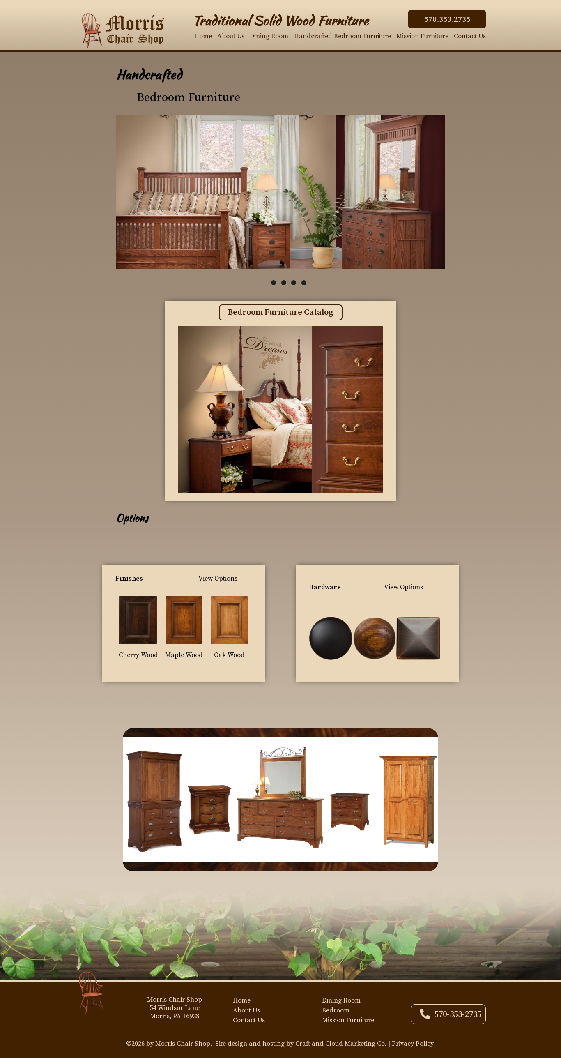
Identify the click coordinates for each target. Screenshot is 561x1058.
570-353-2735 (458, 1014)
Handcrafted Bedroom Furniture (342, 36)
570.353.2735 (447, 19)
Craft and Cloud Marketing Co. (340, 1044)
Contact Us (470, 36)
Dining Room (269, 36)
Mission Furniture (422, 36)
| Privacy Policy (410, 1044)
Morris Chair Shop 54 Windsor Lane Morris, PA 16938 (174, 1008)
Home (203, 36)
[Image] (138, 620)
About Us (230, 36)
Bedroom (335, 1010)
